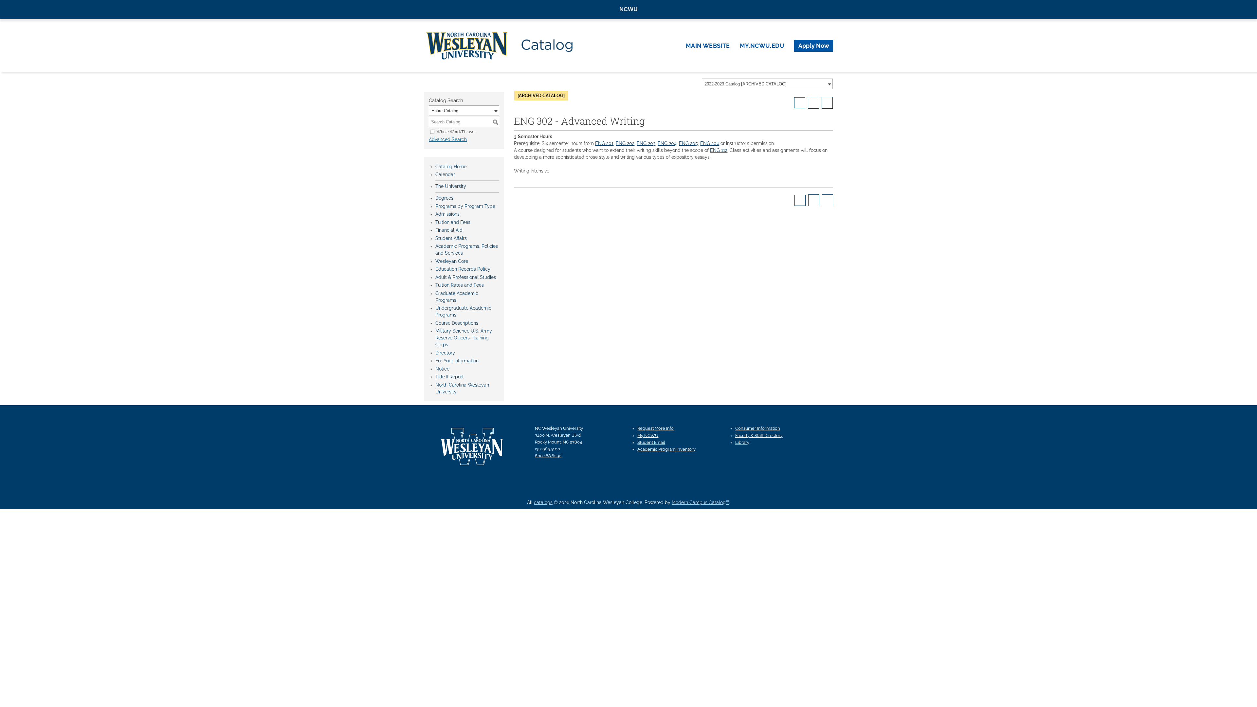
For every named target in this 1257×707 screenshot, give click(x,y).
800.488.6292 (548, 455)
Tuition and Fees (452, 222)
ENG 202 (625, 143)
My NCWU (647, 435)
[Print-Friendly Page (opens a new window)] (813, 103)
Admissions (447, 214)
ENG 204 (667, 143)
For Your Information (457, 360)
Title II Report (449, 376)
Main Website (708, 45)
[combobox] (767, 84)
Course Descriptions (456, 323)
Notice (442, 369)
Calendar (445, 174)
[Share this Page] (799, 102)
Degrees (444, 198)
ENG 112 (718, 150)
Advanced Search (448, 139)
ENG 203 (646, 143)
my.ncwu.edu (762, 45)
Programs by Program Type (465, 206)
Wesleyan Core (451, 261)
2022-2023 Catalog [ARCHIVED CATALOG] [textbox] (745, 84)
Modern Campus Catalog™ (700, 502)
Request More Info (655, 428)
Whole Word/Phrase (455, 131)
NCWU (628, 9)
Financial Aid (449, 230)
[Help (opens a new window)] (827, 103)
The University (450, 186)
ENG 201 (604, 143)
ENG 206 (709, 143)
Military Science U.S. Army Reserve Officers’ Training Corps (463, 337)
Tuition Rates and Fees (459, 285)
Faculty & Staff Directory (759, 435)
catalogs (543, 502)
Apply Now (813, 45)
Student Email (651, 442)
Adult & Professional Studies (465, 277)
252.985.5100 (547, 448)
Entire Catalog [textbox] (444, 110)
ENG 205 (688, 143)
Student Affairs (451, 238)
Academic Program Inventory (666, 449)
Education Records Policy (462, 269)
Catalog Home (450, 166)
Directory (445, 352)
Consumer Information (757, 428)
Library (742, 442)
